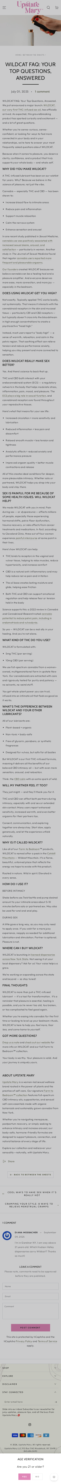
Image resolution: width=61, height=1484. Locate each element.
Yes (24, 1476)
